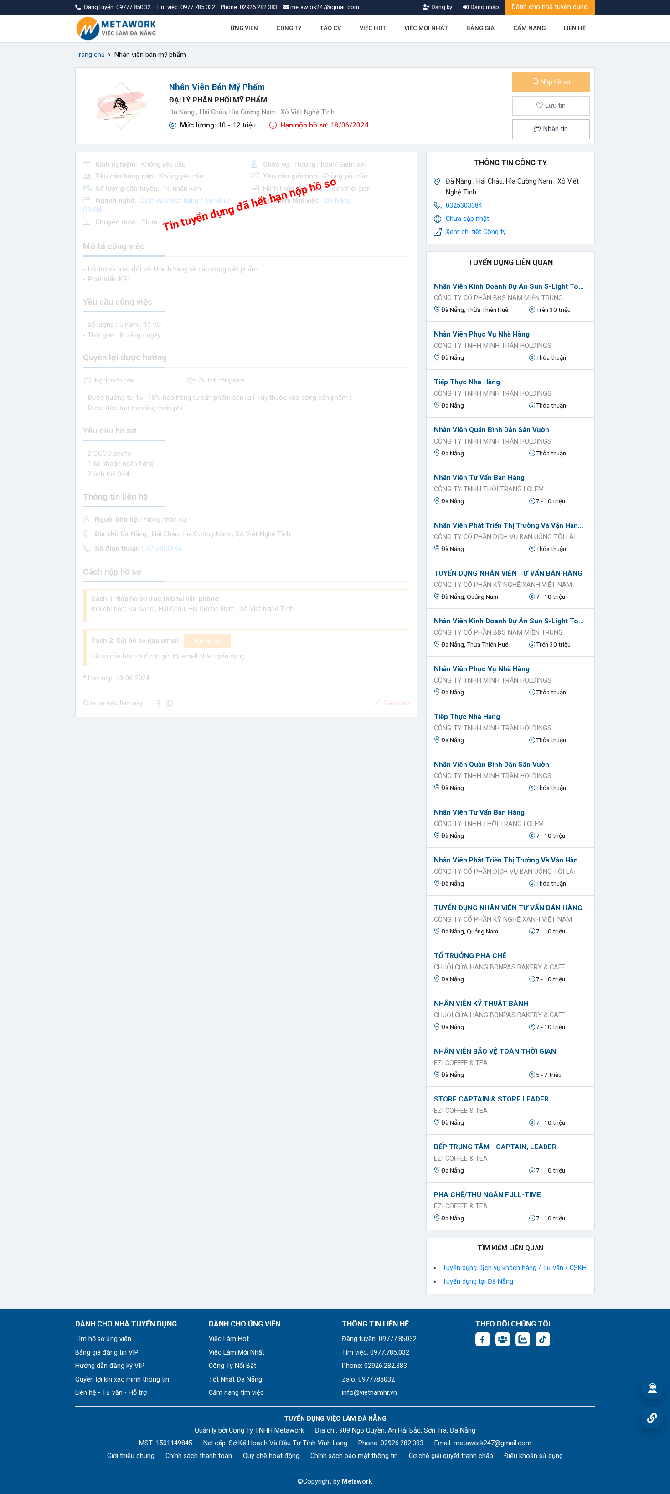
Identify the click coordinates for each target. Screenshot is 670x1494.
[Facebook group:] (502, 1339)
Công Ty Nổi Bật (232, 1366)
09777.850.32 (134, 7)
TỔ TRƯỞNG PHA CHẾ (470, 956)
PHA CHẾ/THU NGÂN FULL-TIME (487, 1195)
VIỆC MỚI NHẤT (426, 28)
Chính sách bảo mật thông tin (354, 1456)
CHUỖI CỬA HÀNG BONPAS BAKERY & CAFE (499, 967)
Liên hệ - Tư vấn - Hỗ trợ (111, 1393)
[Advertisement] (246, 788)
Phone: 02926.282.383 (374, 1366)
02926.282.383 (259, 7)
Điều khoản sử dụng (533, 1456)
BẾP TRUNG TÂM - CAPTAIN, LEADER (495, 1147)
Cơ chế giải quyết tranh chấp (451, 1456)
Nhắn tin (554, 129)
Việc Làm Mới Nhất (236, 1352)
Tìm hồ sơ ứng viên (103, 1339)
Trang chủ (90, 55)
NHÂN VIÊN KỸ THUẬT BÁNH (481, 1003)
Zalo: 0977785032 (368, 1379)
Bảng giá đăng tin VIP (107, 1352)
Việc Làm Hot (229, 1339)
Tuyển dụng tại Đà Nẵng (478, 1281)
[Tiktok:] (543, 1339)
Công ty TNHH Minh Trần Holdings (492, 346)
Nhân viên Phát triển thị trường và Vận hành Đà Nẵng (510, 525)
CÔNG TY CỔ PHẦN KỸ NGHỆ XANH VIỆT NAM (503, 585)
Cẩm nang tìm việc (236, 1393)
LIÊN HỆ (575, 28)
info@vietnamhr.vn (369, 1393)
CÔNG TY (289, 28)
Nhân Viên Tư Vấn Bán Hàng (479, 478)
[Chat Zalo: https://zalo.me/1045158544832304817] (522, 1339)
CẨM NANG (529, 28)
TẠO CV (330, 28)
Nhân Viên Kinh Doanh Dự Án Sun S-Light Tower (510, 286)
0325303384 (464, 205)
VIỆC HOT (373, 28)
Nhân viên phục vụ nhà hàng (482, 334)
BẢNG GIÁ (480, 28)
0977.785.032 (198, 7)
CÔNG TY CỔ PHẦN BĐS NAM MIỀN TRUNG (498, 298)
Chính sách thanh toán (198, 1456)
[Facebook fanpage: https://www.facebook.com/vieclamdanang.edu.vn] (482, 1339)
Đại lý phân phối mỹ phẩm (218, 100)
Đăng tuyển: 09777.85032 (379, 1339)
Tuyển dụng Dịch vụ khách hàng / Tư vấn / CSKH (515, 1268)
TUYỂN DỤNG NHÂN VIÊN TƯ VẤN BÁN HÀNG (508, 573)
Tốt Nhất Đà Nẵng (235, 1379)
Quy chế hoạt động (271, 1456)
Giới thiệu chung (131, 1456)
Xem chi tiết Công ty (476, 232)
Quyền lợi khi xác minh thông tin (122, 1379)
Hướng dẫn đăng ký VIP (109, 1366)
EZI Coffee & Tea (461, 1063)
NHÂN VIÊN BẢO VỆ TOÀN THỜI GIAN (495, 1051)
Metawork (357, 1481)
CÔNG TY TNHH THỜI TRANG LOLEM (489, 489)
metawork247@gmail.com (492, 1443)
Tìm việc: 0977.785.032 (375, 1352)
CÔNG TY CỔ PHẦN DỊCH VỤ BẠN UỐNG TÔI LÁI (505, 537)
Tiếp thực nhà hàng (467, 382)
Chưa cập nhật (467, 219)
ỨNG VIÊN (244, 28)
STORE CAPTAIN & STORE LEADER (491, 1099)
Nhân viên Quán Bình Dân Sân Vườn (491, 430)
